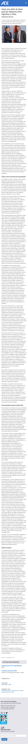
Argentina (4, 684)
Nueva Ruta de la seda (7, 692)
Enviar (4, 739)
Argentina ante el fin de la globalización (11, 666)
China (9, 684)
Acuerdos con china (17, 690)
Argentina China (6, 690)
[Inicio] (5, 3)
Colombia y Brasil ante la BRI (9, 671)
